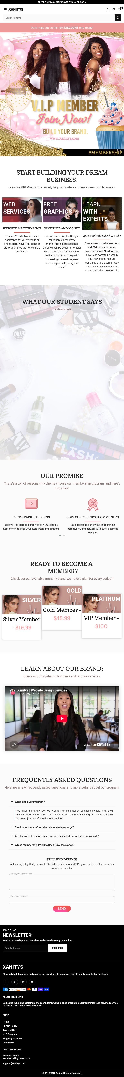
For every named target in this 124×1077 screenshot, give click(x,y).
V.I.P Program (10, 1034)
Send (62, 909)
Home (6, 1021)
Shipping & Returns (12, 1038)
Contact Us (8, 1042)
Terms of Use (9, 1030)
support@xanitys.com (14, 1063)
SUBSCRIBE (57, 948)
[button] (5, 9)
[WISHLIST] (114, 9)
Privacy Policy (10, 1026)
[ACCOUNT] (108, 9)
